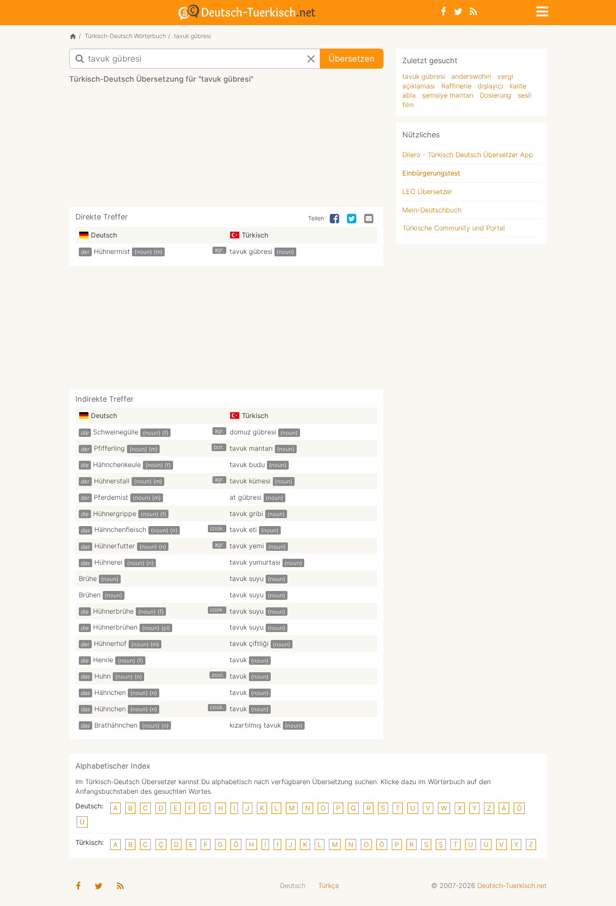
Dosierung (495, 95)
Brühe (88, 578)
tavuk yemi (247, 546)
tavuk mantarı (251, 448)
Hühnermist (112, 251)
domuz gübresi (253, 432)
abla (409, 95)
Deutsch (292, 885)
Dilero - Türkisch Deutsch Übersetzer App (467, 154)
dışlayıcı (490, 86)
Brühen (90, 595)
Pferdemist (111, 497)
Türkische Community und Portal (453, 228)
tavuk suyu (247, 578)
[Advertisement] (226, 148)
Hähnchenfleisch (120, 529)
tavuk (238, 660)
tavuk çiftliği (249, 643)
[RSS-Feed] (473, 11)
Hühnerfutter (114, 546)
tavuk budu (247, 464)
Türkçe (328, 885)
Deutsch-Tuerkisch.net (512, 885)
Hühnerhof (110, 643)
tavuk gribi (246, 513)
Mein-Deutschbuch (431, 210)
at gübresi (245, 497)
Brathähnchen (115, 725)
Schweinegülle (115, 432)
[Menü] (541, 10)
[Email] (369, 219)
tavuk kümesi (250, 481)
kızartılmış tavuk (255, 725)
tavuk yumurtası (255, 562)
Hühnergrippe (114, 513)
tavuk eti (243, 529)
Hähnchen (110, 692)
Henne (103, 660)
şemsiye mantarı (448, 95)
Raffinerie (456, 86)
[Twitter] (458, 11)
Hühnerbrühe (113, 611)
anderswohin (471, 76)
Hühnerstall (111, 481)
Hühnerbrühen (115, 627)
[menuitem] (293, 886)
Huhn (102, 676)
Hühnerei (108, 562)
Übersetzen (352, 59)
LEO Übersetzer (427, 191)
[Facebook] (443, 11)
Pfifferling (109, 448)
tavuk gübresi (251, 251)
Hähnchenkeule (117, 464)
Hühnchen (110, 709)
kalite (518, 86)
